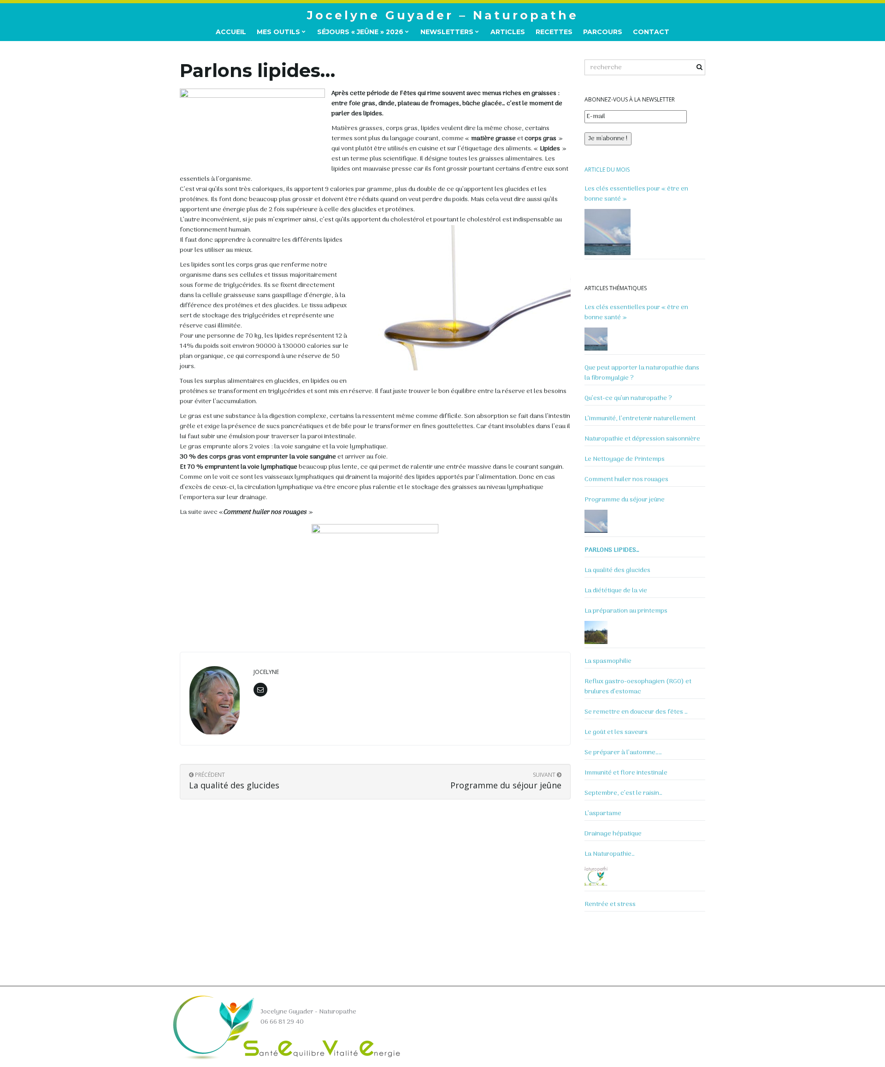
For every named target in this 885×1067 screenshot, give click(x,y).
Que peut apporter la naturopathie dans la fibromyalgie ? (641, 373)
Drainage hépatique (613, 834)
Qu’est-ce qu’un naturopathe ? (628, 398)
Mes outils (279, 32)
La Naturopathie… (609, 854)
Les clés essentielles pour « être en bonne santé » (636, 194)
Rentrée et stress (610, 905)
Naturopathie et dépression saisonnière (642, 439)
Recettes (554, 32)
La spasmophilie (607, 661)
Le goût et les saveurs (616, 732)
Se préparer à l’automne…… (623, 753)
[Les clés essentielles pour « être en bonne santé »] (607, 232)
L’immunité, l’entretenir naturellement (640, 419)
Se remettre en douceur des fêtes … (636, 712)
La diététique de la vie (615, 591)
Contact (651, 32)
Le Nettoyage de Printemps (624, 459)
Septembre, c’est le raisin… (623, 793)
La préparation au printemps (625, 611)
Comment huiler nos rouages (626, 480)
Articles (507, 32)
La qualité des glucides (617, 571)
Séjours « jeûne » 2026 (361, 32)
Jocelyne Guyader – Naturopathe (442, 15)
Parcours (602, 32)
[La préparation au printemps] (596, 632)
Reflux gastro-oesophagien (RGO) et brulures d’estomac (637, 687)
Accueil (231, 32)
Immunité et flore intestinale (625, 773)
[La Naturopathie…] (596, 875)
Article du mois (607, 169)
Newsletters (447, 32)
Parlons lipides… (611, 550)
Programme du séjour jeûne (624, 500)
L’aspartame (602, 814)
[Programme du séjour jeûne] (596, 521)
